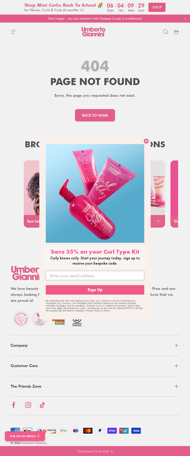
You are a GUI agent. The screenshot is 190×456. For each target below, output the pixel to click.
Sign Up (95, 289)
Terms (106, 310)
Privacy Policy (93, 310)
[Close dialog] (146, 141)
